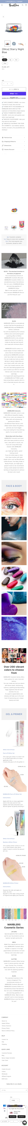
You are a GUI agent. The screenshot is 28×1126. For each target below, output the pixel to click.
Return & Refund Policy (8, 1030)
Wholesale (4, 1074)
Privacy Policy (6, 1028)
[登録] (26, 1090)
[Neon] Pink (17, 1111)
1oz (5, 59)
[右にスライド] (25, 44)
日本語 (13, 1100)
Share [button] (5, 153)
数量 (3, 80)
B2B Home (4, 1078)
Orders (4, 1071)
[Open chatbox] (24, 1123)
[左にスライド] (2, 44)
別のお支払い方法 (14, 97)
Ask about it (21, 1116)
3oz (16, 59)
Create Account (6, 1069)
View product (12, 1116)
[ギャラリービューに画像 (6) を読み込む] (20, 44)
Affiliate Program (6, 1076)
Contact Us (5, 1039)
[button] (2, 5)
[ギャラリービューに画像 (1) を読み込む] (7, 44)
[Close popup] (25, 1107)
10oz (5, 63)
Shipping (4, 1044)
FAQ (3, 1042)
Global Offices (6, 1023)
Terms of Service (6, 1025)
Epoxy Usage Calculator (8, 1058)
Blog (3, 1055)
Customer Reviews (7, 1053)
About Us (4, 1021)
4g (10, 59)
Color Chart (5, 1060)
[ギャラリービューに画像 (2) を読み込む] (14, 44)
